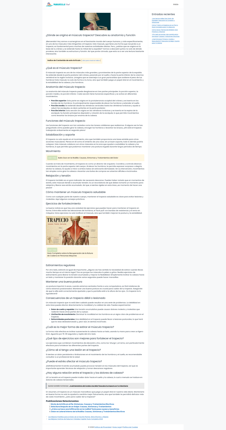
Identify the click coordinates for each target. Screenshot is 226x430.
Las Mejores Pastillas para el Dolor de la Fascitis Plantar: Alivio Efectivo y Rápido (78, 417)
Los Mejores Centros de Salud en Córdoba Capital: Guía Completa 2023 (75, 419)
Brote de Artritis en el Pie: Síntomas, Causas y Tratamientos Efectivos (82, 404)
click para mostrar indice (91, 60)
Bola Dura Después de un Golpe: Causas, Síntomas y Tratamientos (81, 406)
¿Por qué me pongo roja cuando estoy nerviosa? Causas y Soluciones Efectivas (165, 35)
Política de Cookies (130, 427)
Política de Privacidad (102, 427)
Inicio (175, 4)
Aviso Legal (117, 427)
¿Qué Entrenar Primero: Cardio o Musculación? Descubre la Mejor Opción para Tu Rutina (166, 41)
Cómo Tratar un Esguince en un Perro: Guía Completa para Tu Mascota (165, 26)
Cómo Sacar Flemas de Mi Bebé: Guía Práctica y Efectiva (165, 31)
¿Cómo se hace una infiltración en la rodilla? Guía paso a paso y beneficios (85, 409)
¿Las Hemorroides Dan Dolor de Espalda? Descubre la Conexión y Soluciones (163, 20)
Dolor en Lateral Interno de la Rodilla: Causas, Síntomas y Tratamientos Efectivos (88, 411)
